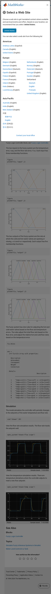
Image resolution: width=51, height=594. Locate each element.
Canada (6, 49)
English (32, 86)
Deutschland (7, 69)
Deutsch (32, 83)
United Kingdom (33, 93)
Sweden (30, 76)
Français (32, 90)
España (6, 73)
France (5, 79)
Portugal (30, 73)
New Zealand (8, 110)
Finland (5, 76)
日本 (4, 124)
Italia (5, 86)
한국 (4, 127)
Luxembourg (8, 90)
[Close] (47, 5)
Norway (30, 66)
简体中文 (8, 117)
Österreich (31, 69)
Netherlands (31, 62)
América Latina (8, 46)
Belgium (6, 62)
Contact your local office (25, 135)
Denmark (6, 66)
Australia (6, 103)
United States (8, 53)
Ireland (5, 83)
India (5, 106)
